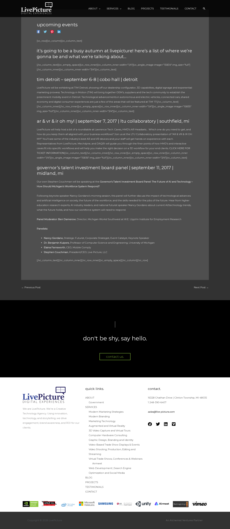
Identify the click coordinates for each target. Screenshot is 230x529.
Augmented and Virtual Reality (107, 425)
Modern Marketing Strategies (106, 411)
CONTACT (91, 491)
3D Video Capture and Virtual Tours (109, 430)
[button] (94, 8)
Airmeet (97, 463)
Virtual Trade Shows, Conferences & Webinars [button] (115, 458)
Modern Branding (99, 416)
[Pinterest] (52, 31)
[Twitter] (45, 31)
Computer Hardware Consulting (108, 435)
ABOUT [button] (89, 397)
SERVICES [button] (91, 407)
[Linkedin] (59, 31)
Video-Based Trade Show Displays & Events (114, 444)
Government (96, 402)
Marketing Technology (102, 421)
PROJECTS (91, 482)
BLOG (88, 477)
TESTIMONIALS (94, 486)
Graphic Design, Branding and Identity (111, 439)
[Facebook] (38, 31)
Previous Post (31, 287)
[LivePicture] (36, 8)
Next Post (201, 287)
